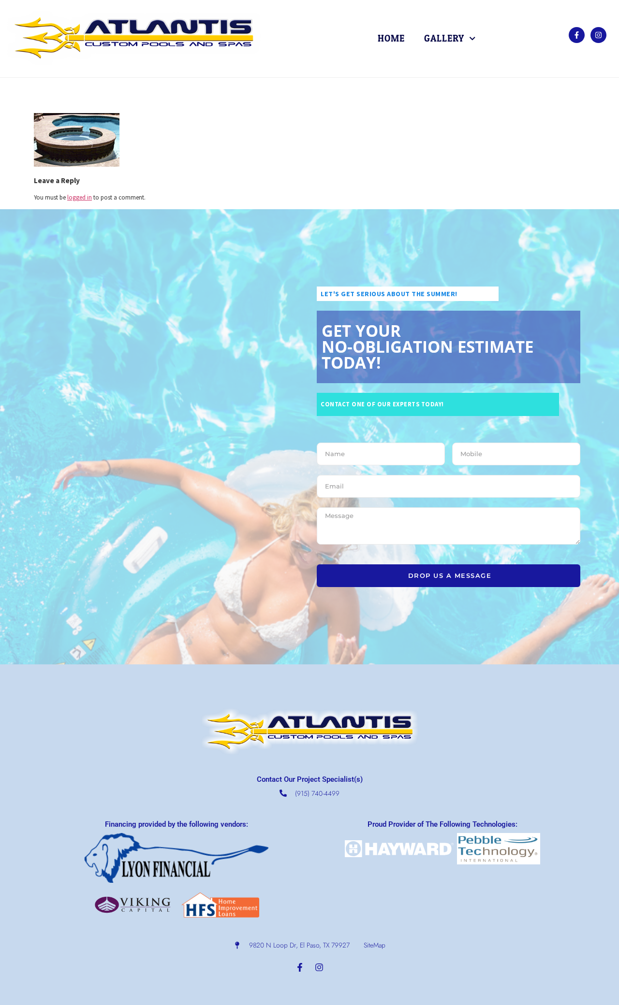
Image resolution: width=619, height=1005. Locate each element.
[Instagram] (598, 35)
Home (391, 38)
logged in (79, 197)
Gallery (444, 38)
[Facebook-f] (577, 35)
